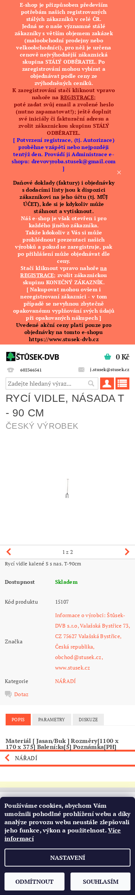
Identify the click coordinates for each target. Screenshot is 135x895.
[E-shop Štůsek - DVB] (32, 354)
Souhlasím (100, 881)
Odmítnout (34, 881)
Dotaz (21, 694)
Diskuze (88, 719)
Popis (18, 719)
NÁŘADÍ (65, 681)
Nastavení (67, 857)
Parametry (51, 719)
